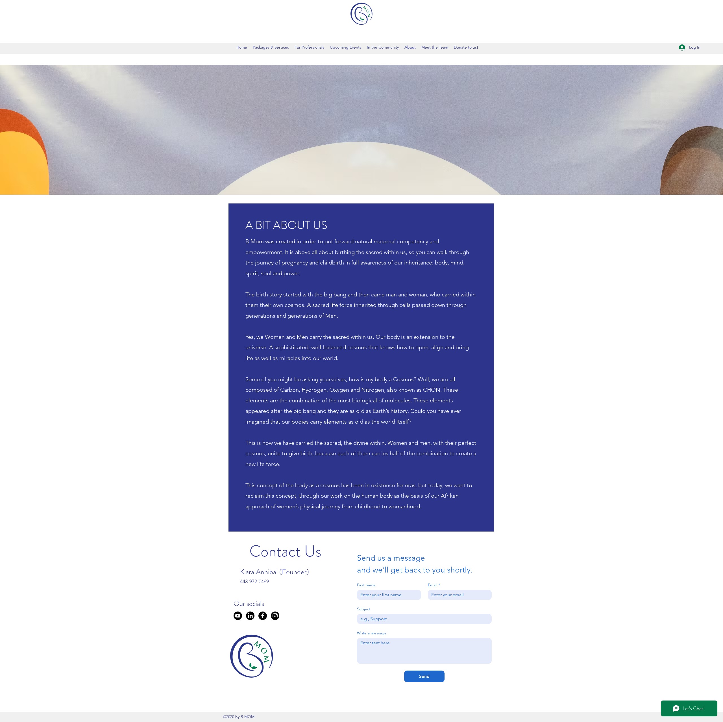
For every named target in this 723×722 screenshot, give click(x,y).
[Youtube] (238, 616)
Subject (364, 609)
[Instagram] (275, 616)
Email (434, 585)
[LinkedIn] (250, 616)
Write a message (372, 633)
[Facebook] (262, 616)
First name (366, 585)
